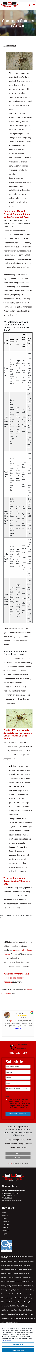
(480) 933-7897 (7, 1198)
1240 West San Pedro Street (10, 1193)
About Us (5, 1215)
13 (29, 1040)
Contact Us (5, 1222)
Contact (18, 1153)
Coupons (4, 1234)
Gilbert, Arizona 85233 (8, 1195)
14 (31, 1040)
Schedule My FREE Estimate (18, 1114)
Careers (4, 1218)
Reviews (18, 1157)
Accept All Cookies (18, 1350)
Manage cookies (18, 1344)
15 (33, 1040)
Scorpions (5, 1228)
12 (27, 1040)
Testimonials (5, 1231)
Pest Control (5, 1225)
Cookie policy (6, 1340)
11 (25, 1040)
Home (10, 1163)
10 (23, 1040)
